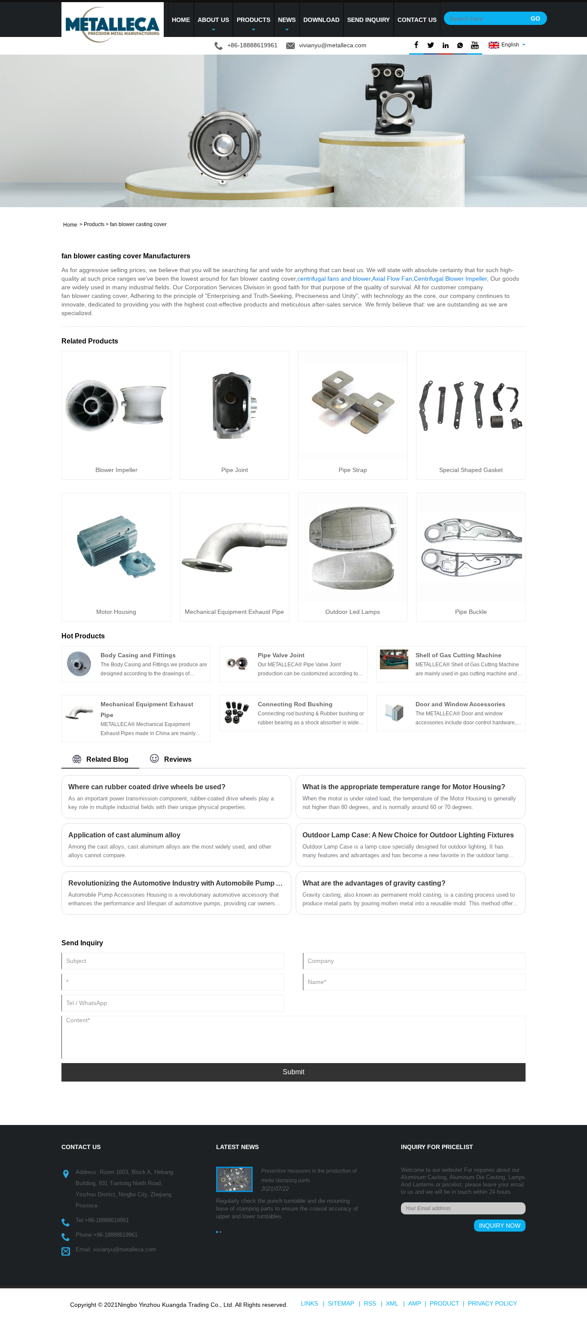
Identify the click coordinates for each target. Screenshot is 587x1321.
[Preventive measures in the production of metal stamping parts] (234, 1179)
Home (181, 19)
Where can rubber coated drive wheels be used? (147, 787)
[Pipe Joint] (234, 405)
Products (253, 19)
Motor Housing (116, 611)
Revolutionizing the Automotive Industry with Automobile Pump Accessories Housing (176, 883)
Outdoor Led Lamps (352, 611)
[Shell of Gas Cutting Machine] (394, 659)
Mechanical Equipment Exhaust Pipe (234, 611)
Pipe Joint (234, 469)
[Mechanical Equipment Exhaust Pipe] (234, 547)
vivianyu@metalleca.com (333, 45)
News (287, 19)
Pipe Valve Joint (281, 655)
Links (309, 1303)
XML (392, 1303)
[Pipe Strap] (352, 405)
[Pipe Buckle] (470, 547)
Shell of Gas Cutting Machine (458, 655)
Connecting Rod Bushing (295, 704)
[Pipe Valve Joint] (237, 663)
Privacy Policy (492, 1303)
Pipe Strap (353, 469)
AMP (414, 1303)
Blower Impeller (116, 469)
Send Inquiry (368, 19)
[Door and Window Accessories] (394, 712)
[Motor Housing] (116, 547)
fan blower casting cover (138, 224)
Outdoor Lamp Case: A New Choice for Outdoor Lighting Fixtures (408, 835)
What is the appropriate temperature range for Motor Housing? (404, 787)
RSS (370, 1303)
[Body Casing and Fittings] (79, 663)
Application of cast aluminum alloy (124, 835)
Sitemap (341, 1303)
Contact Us (417, 19)
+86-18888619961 (107, 1220)
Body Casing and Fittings (138, 655)
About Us (213, 19)
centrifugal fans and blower (333, 278)
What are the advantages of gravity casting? (374, 883)
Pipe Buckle (471, 611)
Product (444, 1303)
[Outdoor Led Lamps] (352, 547)
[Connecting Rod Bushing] (237, 712)
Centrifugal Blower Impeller (450, 278)
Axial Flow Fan (392, 278)
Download (321, 19)
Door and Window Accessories (460, 704)
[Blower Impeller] (116, 405)
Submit (293, 1072)
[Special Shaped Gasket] (470, 405)
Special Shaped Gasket (471, 469)
